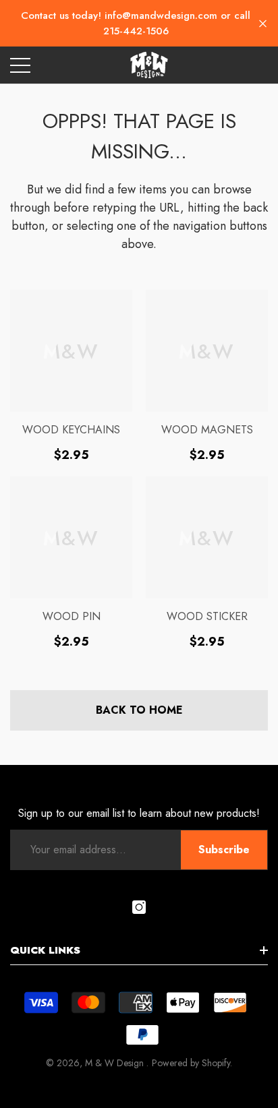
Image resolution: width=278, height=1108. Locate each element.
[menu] (20, 65)
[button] (263, 23)
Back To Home (139, 710)
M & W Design (115, 1063)
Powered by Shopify (191, 1063)
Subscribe (224, 849)
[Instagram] (139, 907)
